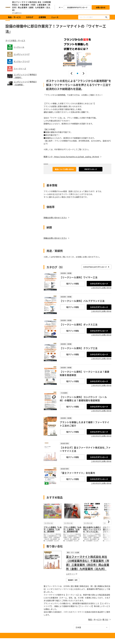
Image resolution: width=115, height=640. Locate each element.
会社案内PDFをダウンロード (77, 7)
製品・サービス (14, 17)
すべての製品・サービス (15, 40)
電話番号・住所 (72, 580)
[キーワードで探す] (106, 17)
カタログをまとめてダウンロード (95, 267)
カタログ (29, 17)
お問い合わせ (100, 7)
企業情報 (42, 17)
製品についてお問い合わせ (64, 169)
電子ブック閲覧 (72, 283)
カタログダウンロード (99, 283)
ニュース (54, 17)
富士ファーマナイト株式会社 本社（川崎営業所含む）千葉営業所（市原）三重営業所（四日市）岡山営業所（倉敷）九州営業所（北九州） (87, 563)
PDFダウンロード (90, 169)
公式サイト (18, 13)
